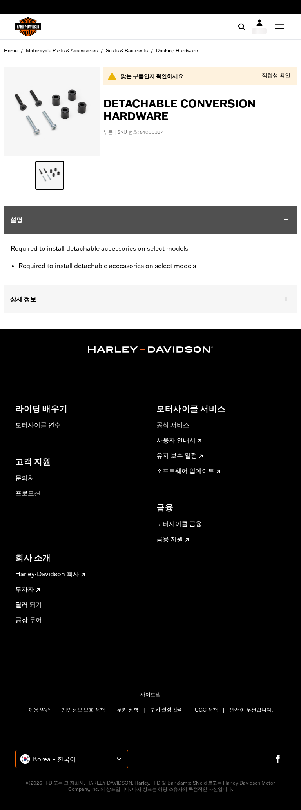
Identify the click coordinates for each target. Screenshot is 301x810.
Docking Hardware (177, 50)
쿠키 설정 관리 (166, 709)
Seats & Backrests (127, 50)
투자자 (24, 589)
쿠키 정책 (127, 709)
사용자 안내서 (176, 440)
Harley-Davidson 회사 (47, 574)
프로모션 (27, 493)
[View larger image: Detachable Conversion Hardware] (52, 110)
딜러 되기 (28, 604)
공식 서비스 (172, 425)
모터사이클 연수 (38, 425)
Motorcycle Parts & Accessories (62, 50)
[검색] (241, 26)
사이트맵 (150, 694)
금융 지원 (169, 539)
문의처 (24, 478)
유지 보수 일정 (176, 455)
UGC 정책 (206, 709)
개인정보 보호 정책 (83, 709)
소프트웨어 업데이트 (185, 471)
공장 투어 (28, 620)
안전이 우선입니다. (251, 709)
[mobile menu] (278, 26)
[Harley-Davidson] (150, 349)
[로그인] (259, 26)
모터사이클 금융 (179, 524)
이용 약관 (39, 709)
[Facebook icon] (278, 759)
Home (11, 50)
